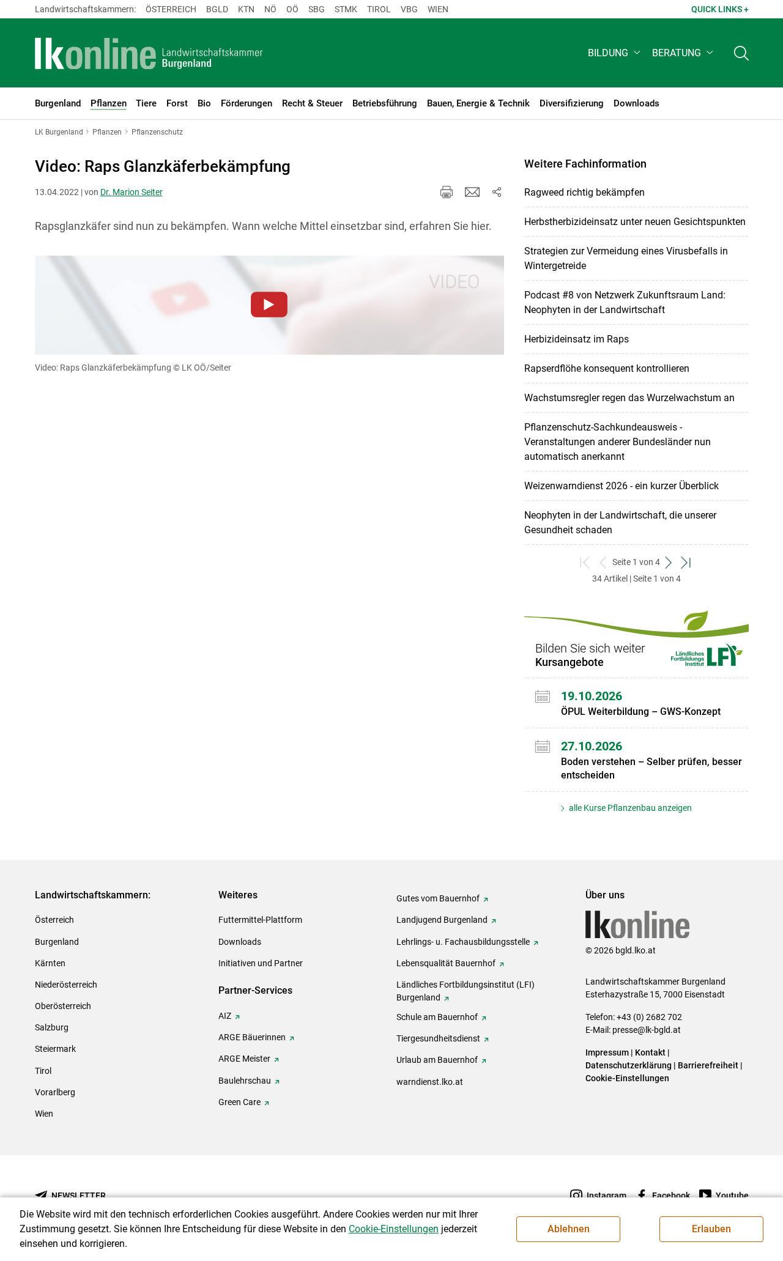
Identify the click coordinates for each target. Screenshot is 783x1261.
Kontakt (650, 1052)
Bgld (217, 9)
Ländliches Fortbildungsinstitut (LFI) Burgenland (465, 991)
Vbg (409, 9)
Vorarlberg (55, 1092)
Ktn (246, 9)
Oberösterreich (63, 1006)
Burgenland (57, 942)
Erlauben (711, 1229)
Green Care (239, 1102)
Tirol (379, 9)
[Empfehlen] (472, 192)
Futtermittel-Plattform (260, 920)
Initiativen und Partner (260, 963)
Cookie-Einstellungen (627, 1078)
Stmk (346, 9)
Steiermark (55, 1049)
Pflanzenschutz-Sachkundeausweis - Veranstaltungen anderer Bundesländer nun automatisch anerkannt (617, 441)
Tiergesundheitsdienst (438, 1038)
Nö (270, 9)
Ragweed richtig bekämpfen (584, 192)
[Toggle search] (741, 53)
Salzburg (52, 1027)
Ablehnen (568, 1229)
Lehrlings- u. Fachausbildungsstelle (463, 942)
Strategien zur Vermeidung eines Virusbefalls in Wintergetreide (626, 258)
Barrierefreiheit (708, 1065)
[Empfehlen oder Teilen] (496, 192)
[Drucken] (446, 192)
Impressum (607, 1052)
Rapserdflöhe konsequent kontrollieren (606, 368)
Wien (438, 9)
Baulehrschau (244, 1080)
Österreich (171, 9)
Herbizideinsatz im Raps (576, 339)
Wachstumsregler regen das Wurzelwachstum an (629, 398)
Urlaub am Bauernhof (437, 1060)
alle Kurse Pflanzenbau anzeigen (629, 808)
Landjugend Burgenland (442, 920)
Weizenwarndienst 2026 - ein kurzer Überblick (621, 486)
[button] (615, 53)
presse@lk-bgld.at (646, 1030)
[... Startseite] (149, 53)
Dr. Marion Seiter (131, 192)
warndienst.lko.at (429, 1082)
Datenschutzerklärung (628, 1065)
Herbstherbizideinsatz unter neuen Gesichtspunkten (635, 221)
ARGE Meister (244, 1058)
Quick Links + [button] (720, 9)
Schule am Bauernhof (437, 1017)
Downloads (239, 942)
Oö (292, 9)
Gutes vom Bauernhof (438, 898)
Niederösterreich (66, 984)
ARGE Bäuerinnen (252, 1037)
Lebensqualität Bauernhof (445, 963)
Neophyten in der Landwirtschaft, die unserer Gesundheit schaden (620, 522)
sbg (316, 9)
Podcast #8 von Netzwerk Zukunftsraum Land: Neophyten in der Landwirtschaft (624, 302)
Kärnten (50, 963)
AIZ (224, 1016)
